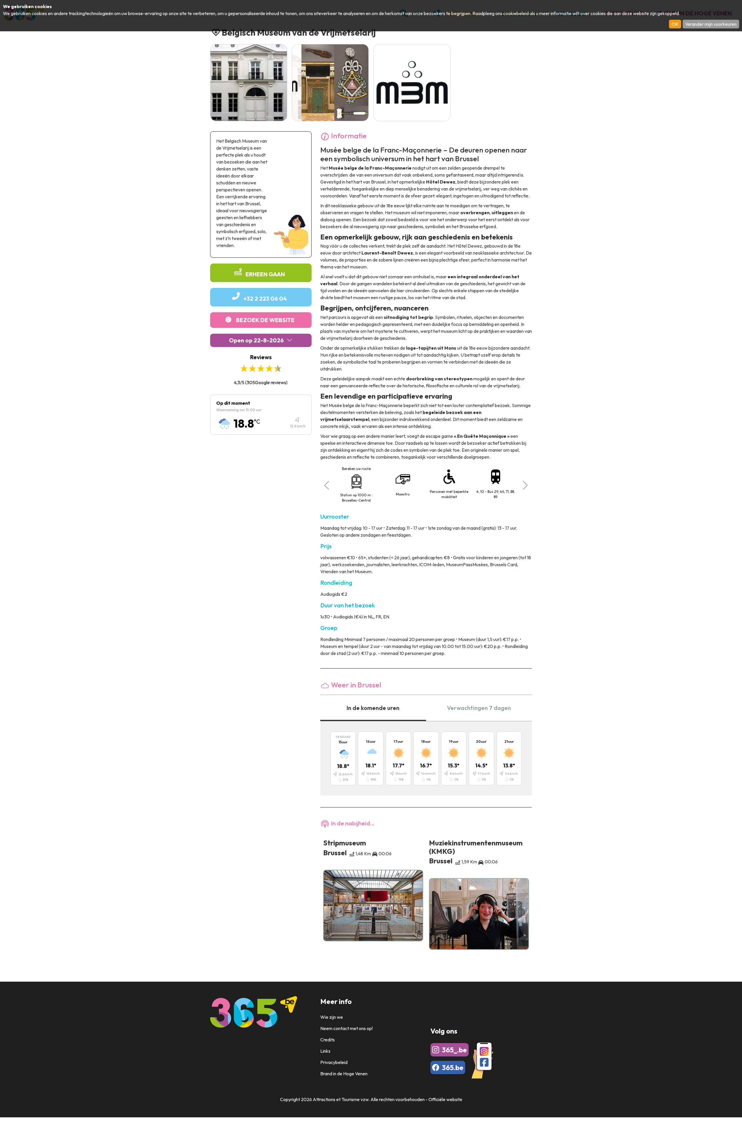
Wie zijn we (331, 1017)
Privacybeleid (334, 1062)
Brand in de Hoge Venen (344, 1073)
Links (325, 1051)
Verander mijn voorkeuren (710, 24)
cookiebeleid (516, 13)
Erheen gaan (265, 274)
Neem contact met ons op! (346, 1028)
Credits (327, 1040)
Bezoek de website (265, 320)
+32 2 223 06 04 (265, 298)
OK (675, 24)
